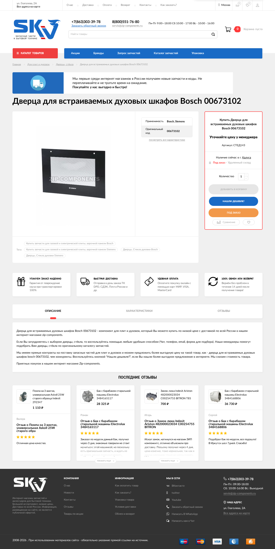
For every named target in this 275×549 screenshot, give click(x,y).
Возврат (125, 5)
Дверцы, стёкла (64, 64)
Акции (75, 53)
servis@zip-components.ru (127, 26)
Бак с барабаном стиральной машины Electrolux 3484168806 (241, 395)
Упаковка (198, 53)
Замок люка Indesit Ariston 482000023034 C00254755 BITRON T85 (176, 395)
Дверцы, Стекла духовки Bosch (140, 249)
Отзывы (68, 507)
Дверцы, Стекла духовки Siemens (44, 255)
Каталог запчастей (166, 53)
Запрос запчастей (128, 53)
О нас (70, 5)
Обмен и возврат (125, 514)
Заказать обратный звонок (88, 25)
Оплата (107, 5)
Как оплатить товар (126, 485)
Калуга (246, 157)
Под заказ (233, 212)
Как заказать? (168, 5)
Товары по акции (73, 514)
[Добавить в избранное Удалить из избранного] (249, 222)
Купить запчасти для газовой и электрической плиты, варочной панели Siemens (71, 249)
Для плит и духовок (38, 64)
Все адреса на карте (28, 6)
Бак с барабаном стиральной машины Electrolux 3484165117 (113, 395)
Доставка (87, 5)
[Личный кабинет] (257, 5)
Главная (16, 64)
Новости (69, 492)
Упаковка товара (124, 500)
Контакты (145, 5)
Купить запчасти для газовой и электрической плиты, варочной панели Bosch (69, 243)
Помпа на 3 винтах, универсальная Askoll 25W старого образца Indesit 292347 (48, 397)
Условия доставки (125, 507)
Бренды (98, 53)
